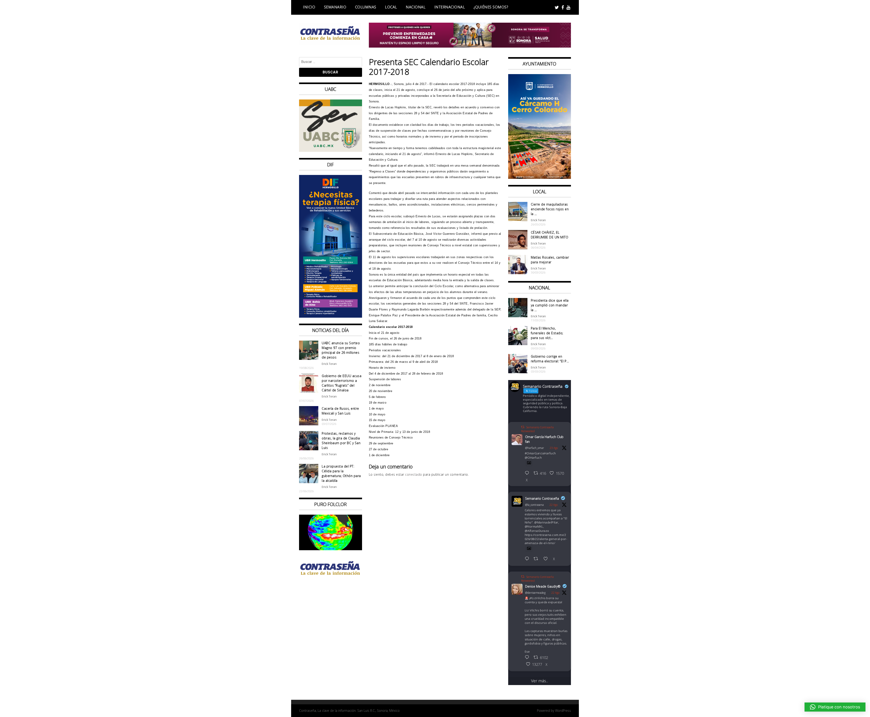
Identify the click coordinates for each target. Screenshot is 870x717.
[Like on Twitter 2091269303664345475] (547, 559)
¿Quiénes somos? (491, 7)
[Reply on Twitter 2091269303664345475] (528, 559)
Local (391, 7)
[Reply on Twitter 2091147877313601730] (528, 657)
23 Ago (554, 448)
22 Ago (553, 505)
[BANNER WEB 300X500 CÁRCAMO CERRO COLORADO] (539, 177)
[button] (835, 707)
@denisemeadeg (535, 593)
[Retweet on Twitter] (522, 427)
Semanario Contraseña (542, 498)
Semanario (335, 7)
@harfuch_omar (534, 448)
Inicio (309, 7)
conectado (413, 474)
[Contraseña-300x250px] (330, 150)
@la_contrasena (534, 505)
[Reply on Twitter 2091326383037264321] (528, 473)
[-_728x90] (470, 46)
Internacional (449, 7)
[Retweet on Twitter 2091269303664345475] (537, 559)
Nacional (415, 7)
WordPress (563, 710)
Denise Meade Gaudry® (543, 586)
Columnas (365, 7)
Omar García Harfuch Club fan (544, 439)
